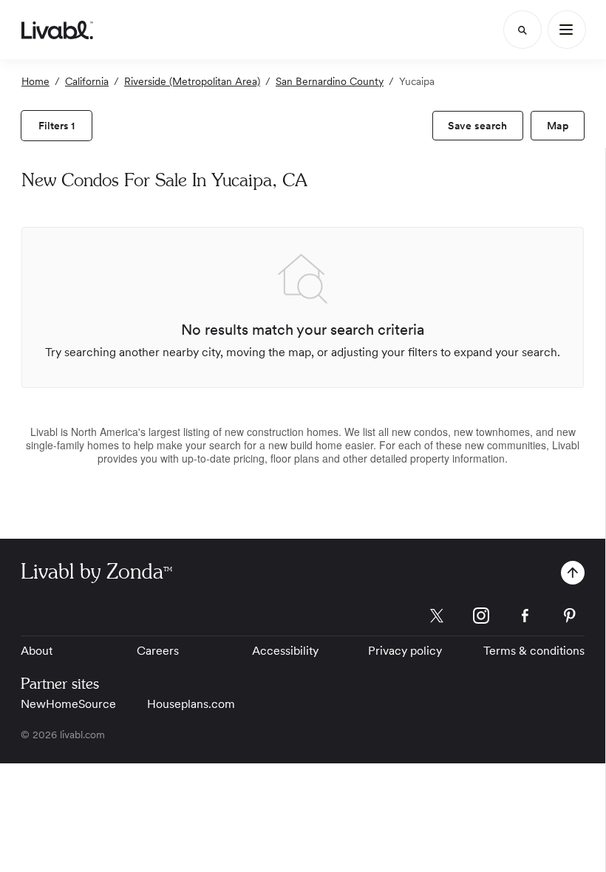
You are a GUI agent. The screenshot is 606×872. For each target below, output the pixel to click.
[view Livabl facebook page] (525, 618)
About (36, 651)
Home (35, 81)
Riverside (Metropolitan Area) (192, 81)
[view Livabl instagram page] (481, 618)
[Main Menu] (566, 29)
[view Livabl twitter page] (437, 618)
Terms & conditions (534, 651)
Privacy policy (405, 651)
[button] (573, 573)
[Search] (522, 29)
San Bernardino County (330, 81)
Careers (158, 651)
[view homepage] (57, 29)
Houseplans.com (191, 704)
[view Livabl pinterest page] (570, 618)
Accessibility (285, 651)
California (87, 81)
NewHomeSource (68, 704)
